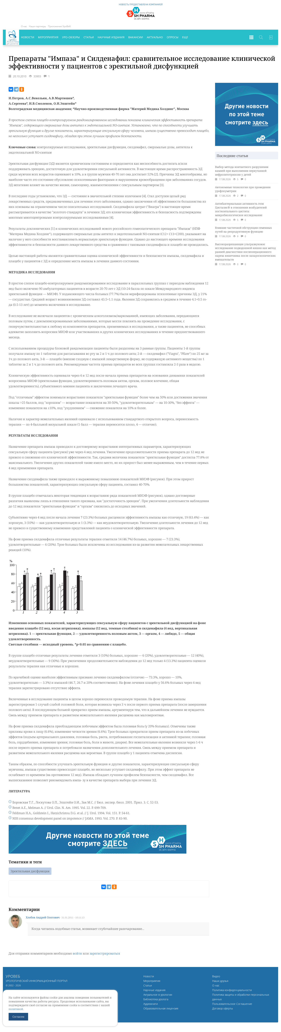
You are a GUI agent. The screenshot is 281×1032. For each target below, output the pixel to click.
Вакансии (135, 37)
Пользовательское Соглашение (232, 1004)
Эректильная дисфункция (30, 871)
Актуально (155, 37)
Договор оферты (222, 1008)
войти (77, 953)
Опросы (172, 37)
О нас (24, 26)
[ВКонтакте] (11, 89)
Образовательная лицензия (160, 1008)
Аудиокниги (150, 1004)
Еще (185, 37)
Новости (27, 37)
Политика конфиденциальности (232, 990)
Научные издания (111, 37)
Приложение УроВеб (59, 26)
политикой (16, 1009)
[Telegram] (16, 89)
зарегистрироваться (105, 953)
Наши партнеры (37, 26)
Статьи (89, 37)
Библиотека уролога (155, 999)
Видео (216, 976)
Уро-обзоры (71, 37)
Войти (270, 37)
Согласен (18, 1016)
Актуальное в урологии (157, 994)
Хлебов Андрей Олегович (43, 917)
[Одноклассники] (21, 89)
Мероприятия (48, 37)
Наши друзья (220, 981)
